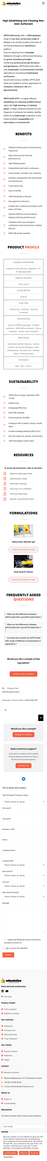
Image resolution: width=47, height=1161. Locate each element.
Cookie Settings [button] (10, 1153)
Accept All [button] (34, 1153)
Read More (8, 1157)
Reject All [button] (24, 1153)
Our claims (6, 1045)
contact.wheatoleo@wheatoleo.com (19, 1086)
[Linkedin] (23, 779)
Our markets (7, 1019)
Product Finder (8, 1003)
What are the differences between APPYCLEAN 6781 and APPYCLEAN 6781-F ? (23, 627)
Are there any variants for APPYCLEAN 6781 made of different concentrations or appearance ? (23, 641)
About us (5, 1092)
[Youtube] (7, 991)
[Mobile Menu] (43, 3)
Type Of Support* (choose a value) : (15, 795)
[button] (23, 615)
